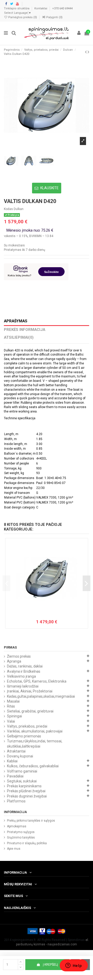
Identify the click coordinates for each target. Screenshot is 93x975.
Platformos (16, 801)
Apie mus (13, 848)
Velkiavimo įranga (21, 676)
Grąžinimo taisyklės (21, 837)
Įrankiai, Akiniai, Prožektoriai (29, 691)
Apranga (14, 661)
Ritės (11, 706)
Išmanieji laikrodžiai (22, 686)
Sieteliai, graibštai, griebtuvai (30, 711)
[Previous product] (86, 52)
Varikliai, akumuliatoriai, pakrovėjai (35, 731)
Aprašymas (15, 321)
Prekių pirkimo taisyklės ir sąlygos (31, 820)
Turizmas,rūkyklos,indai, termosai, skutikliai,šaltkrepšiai (34, 743)
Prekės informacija (24, 330)
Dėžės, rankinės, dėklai (25, 666)
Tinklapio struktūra (17, 8)
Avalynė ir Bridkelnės (23, 671)
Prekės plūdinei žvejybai (26, 791)
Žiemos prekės (19, 656)
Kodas (8, 209)
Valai (11, 721)
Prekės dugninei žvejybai (27, 796)
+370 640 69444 (62, 8)
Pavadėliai (15, 776)
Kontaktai (41, 8)
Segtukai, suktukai (22, 781)
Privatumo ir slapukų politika (27, 843)
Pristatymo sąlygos (21, 832)
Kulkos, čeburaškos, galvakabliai (33, 766)
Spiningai (14, 716)
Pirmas (10, 647)
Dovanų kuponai (20, 756)
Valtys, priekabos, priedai (27, 726)
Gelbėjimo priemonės (24, 736)
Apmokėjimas (16, 826)
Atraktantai (16, 751)
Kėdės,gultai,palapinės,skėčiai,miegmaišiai (41, 696)
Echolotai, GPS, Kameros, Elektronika (36, 681)
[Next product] (88, 52)
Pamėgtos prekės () (22, 17)
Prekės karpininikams (24, 786)
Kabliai (12, 761)
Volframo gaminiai (22, 771)
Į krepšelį (50, 964)
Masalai (13, 701)
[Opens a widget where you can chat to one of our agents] (73, 965)
